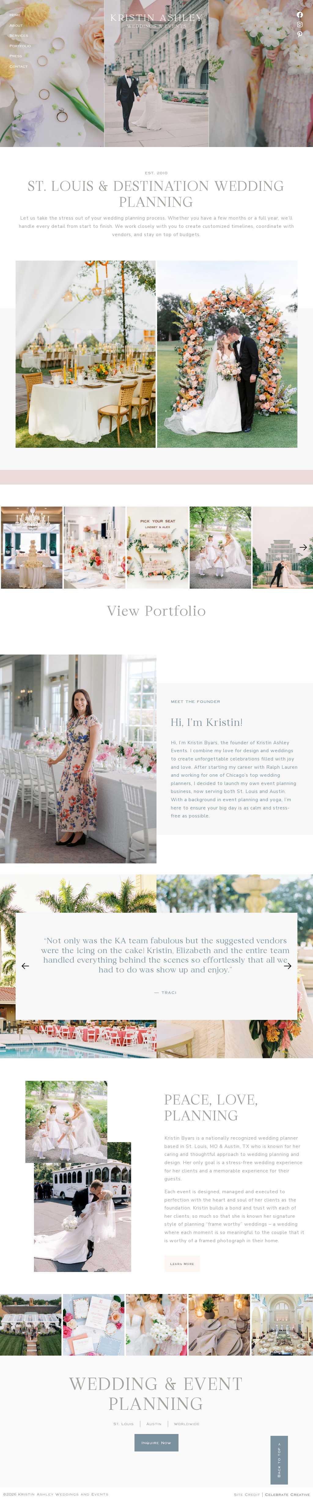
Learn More (182, 1264)
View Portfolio (156, 610)
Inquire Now (156, 1442)
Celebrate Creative (287, 1494)
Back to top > (279, 1460)
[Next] (303, 547)
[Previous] (10, 547)
